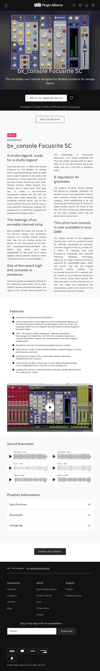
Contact (40, 614)
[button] (6, 5)
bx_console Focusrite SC (38, 568)
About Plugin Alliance (46, 589)
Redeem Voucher (74, 595)
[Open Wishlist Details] (80, 5)
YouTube (11, 601)
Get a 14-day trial (50, 119)
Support (69, 589)
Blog (9, 608)
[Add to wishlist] (71, 98)
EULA (39, 601)
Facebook (11, 589)
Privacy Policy (42, 608)
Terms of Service (44, 595)
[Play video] (50, 407)
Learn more (75, 106)
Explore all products (50, 551)
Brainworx (14, 140)
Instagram (12, 595)
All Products (18, 568)
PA (8, 568)
